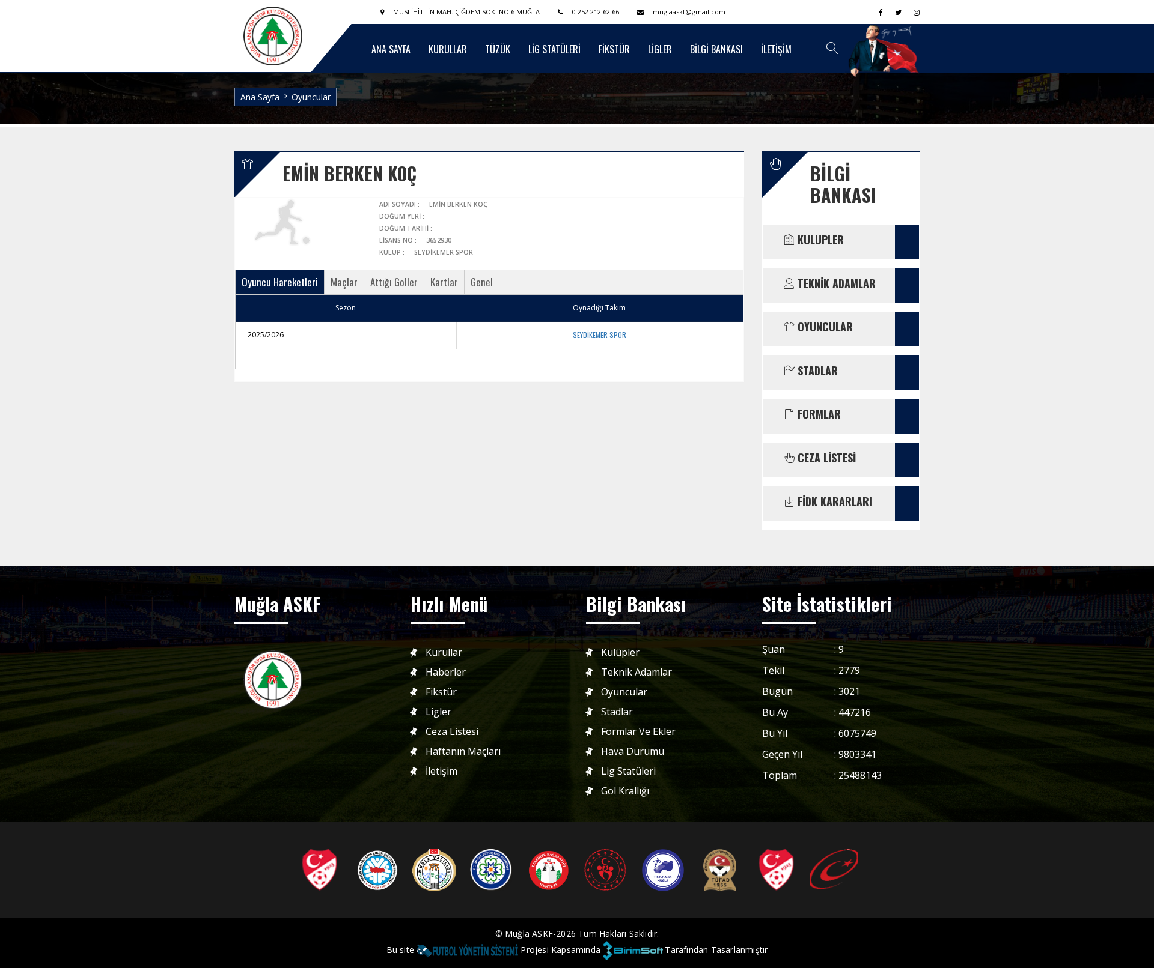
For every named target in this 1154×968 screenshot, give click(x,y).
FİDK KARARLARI (833, 502)
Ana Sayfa (259, 97)
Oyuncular (624, 692)
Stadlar (617, 711)
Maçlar (344, 281)
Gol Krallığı (625, 791)
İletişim (441, 771)
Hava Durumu (632, 751)
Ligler (438, 711)
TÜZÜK (497, 49)
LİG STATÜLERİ (554, 49)
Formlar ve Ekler (638, 731)
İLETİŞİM (776, 49)
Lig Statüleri (628, 771)
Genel (482, 281)
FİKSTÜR (614, 49)
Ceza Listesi (452, 731)
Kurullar (444, 652)
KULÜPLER (819, 240)
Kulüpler (620, 652)
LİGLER (660, 49)
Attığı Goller (394, 281)
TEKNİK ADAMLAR (835, 284)
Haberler (446, 672)
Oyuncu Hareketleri (280, 281)
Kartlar (444, 281)
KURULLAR (448, 49)
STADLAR (816, 371)
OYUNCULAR (824, 327)
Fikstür (441, 692)
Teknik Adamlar (636, 672)
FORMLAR (818, 414)
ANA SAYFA (391, 49)
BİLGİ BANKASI (716, 49)
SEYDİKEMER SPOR (599, 335)
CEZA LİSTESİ (825, 458)
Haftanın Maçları (463, 751)
